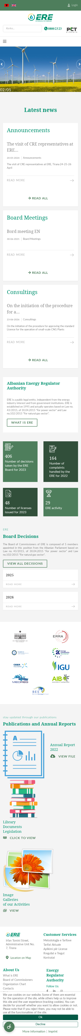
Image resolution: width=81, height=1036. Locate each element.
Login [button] (75, 5)
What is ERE (10, 975)
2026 (10, 597)
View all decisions (25, 563)
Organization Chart (14, 984)
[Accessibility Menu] (9, 1026)
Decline (40, 1024)
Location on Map (20, 958)
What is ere (22, 422)
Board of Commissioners (18, 980)
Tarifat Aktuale (52, 944)
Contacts (8, 988)
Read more (16, 180)
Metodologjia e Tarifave (57, 940)
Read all (39, 198)
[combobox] (22, 28)
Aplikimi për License (55, 949)
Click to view (22, 838)
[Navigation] (4, 42)
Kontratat (49, 957)
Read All (39, 272)
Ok (40, 1017)
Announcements (32, 158)
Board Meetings (32, 239)
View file (66, 756)
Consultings (29, 319)
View (14, 910)
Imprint (52, 1031)
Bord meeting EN (23, 231)
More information (33, 1031)
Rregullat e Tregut (53, 953)
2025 (10, 575)
